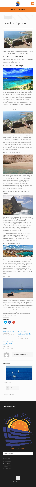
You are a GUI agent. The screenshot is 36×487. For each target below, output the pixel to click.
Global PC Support (18, 482)
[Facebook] (18, 484)
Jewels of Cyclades (8, 331)
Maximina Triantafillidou (21, 354)
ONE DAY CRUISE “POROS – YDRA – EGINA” (8, 343)
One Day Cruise (7, 382)
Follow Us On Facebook (9, 406)
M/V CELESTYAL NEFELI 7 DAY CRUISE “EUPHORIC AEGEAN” (24, 333)
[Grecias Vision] (18, 3)
